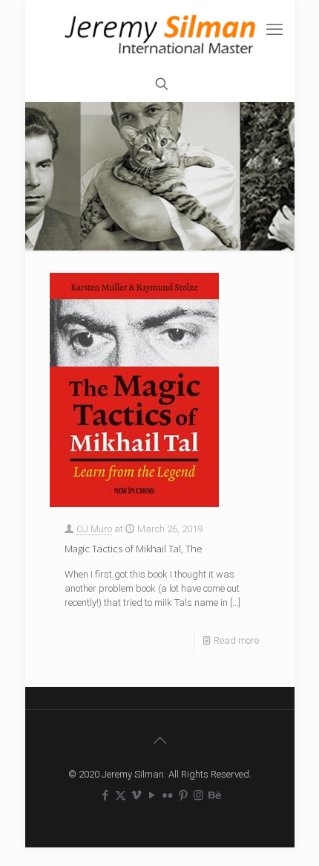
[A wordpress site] (159, 33)
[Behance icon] (214, 795)
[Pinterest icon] (182, 795)
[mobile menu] (274, 29)
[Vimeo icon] (136, 795)
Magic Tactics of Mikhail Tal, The (134, 548)
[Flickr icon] (167, 795)
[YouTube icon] (151, 795)
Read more (236, 640)
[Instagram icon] (198, 795)
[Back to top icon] (159, 740)
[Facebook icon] (105, 795)
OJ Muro (94, 528)
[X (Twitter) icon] (120, 795)
